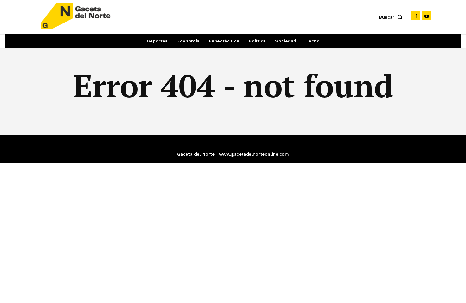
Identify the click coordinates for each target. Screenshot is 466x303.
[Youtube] (426, 15)
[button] (392, 17)
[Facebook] (415, 15)
